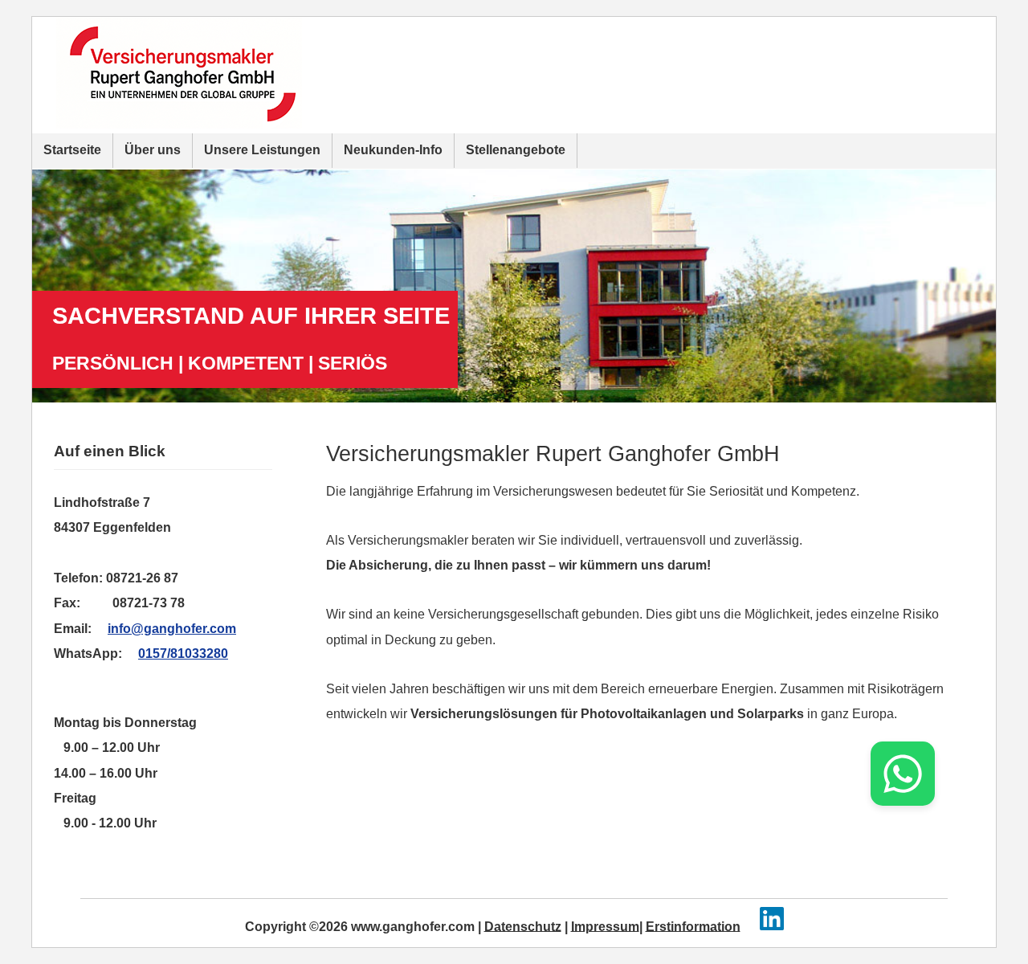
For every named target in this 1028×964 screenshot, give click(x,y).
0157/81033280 (183, 653)
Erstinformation (693, 926)
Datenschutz (522, 926)
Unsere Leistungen (262, 150)
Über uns (152, 150)
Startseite (72, 150)
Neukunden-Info (393, 150)
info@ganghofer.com (172, 628)
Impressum (605, 926)
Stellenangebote (515, 150)
